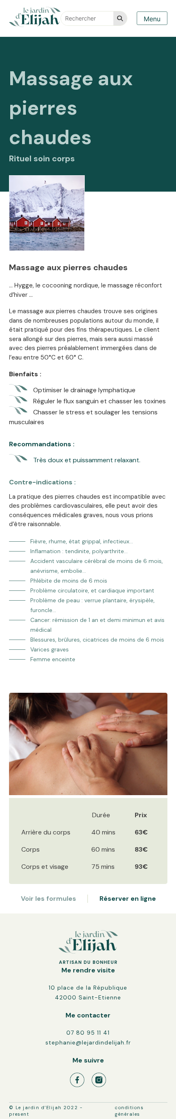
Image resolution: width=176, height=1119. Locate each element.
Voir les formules (48, 898)
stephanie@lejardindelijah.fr (88, 1042)
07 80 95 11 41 (88, 1032)
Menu (152, 19)
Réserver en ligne (127, 898)
